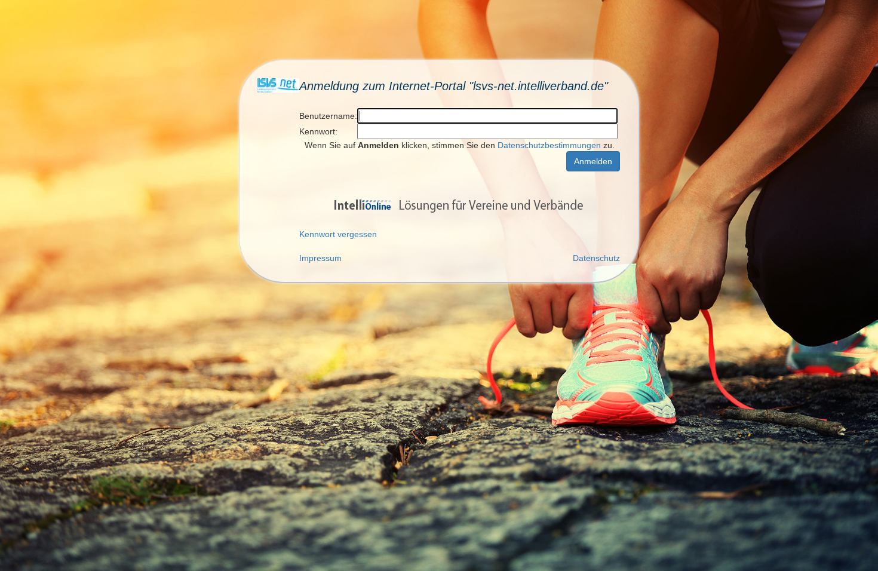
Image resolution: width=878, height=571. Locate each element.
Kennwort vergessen (338, 234)
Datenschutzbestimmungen (549, 145)
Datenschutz (596, 258)
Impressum (320, 258)
